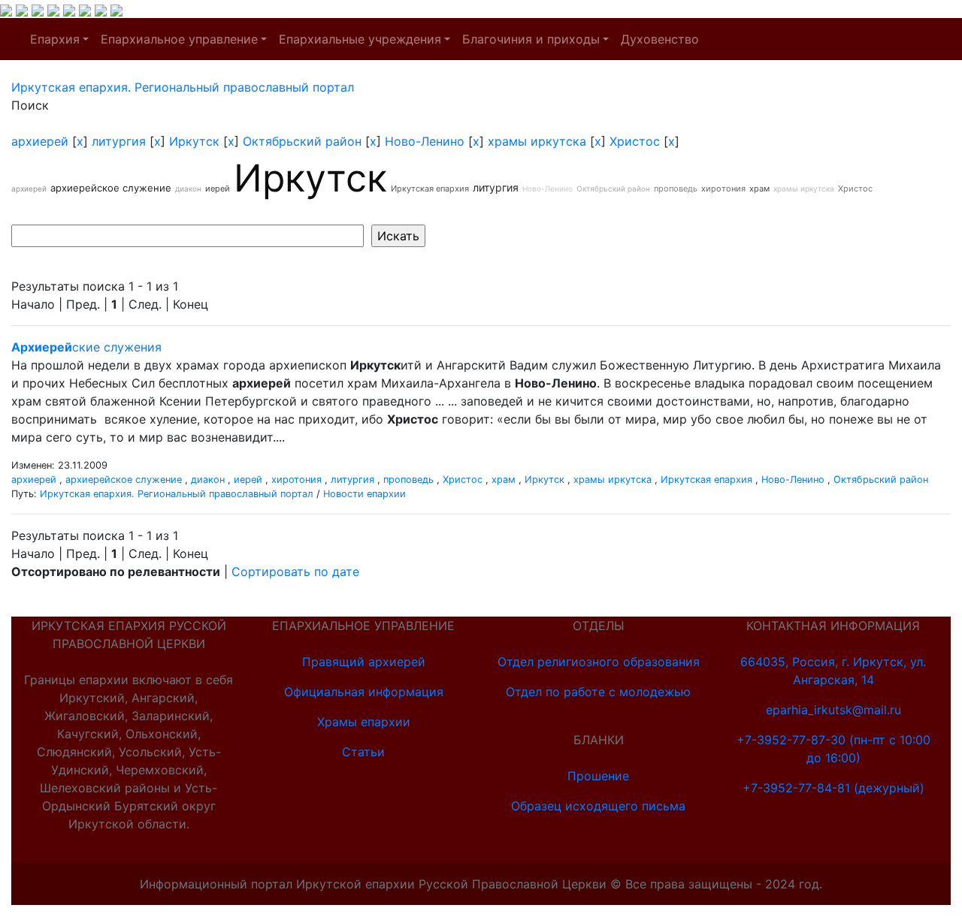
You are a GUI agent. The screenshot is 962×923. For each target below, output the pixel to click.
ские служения (86, 346)
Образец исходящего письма (598, 805)
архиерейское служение (110, 188)
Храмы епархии (363, 721)
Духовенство (660, 39)
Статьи (363, 751)
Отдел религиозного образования (599, 661)
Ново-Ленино (424, 141)
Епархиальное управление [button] (179, 39)
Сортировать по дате (295, 571)
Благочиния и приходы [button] (531, 39)
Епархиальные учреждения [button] (360, 39)
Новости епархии (364, 493)
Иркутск (194, 141)
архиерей (39, 141)
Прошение (598, 775)
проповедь (675, 188)
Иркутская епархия (430, 188)
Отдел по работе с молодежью (598, 691)
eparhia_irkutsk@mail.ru (833, 709)
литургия (119, 141)
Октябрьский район (302, 141)
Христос (635, 141)
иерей (217, 188)
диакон (188, 188)
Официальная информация (363, 691)
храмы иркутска (537, 141)
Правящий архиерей (363, 661)
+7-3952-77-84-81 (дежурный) (833, 787)
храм (759, 188)
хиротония (723, 188)
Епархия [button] (55, 39)
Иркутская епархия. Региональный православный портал (176, 493)
